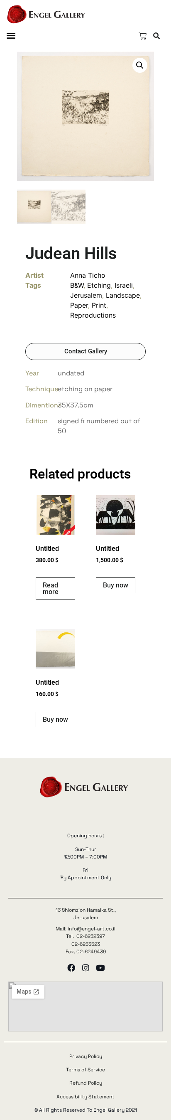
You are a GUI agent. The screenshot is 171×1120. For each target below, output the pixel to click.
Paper (79, 305)
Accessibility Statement (85, 1096)
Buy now (115, 585)
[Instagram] (86, 968)
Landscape (123, 295)
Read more (51, 588)
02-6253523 (85, 944)
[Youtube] (100, 968)
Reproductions (93, 315)
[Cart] (142, 36)
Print (99, 305)
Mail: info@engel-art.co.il (85, 928)
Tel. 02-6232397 (85, 936)
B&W (76, 285)
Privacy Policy (85, 1056)
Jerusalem (86, 295)
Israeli (124, 285)
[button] (11, 35)
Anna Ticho (87, 275)
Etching (99, 285)
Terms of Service (85, 1069)
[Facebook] (71, 968)
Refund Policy (85, 1083)
